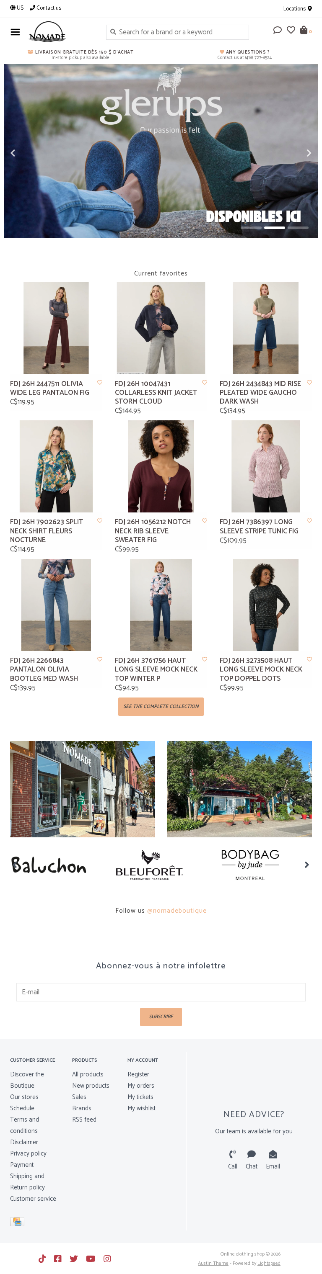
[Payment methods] (18, 1223)
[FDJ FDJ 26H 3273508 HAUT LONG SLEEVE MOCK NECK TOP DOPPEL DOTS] (266, 605)
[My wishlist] (291, 31)
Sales (79, 1097)
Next (291, 153)
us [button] (19, 8)
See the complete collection (161, 706)
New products (90, 1086)
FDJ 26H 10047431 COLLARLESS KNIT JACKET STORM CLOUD (156, 393)
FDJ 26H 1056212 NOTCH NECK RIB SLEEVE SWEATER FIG (153, 531)
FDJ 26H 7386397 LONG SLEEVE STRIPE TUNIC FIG (259, 527)
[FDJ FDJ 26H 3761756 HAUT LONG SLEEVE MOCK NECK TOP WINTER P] (161, 605)
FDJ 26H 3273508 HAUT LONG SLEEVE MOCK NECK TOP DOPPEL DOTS (261, 669)
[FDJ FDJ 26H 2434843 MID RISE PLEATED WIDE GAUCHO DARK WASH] (266, 328)
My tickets (140, 1097)
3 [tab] (298, 227)
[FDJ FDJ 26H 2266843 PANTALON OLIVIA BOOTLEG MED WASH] (56, 605)
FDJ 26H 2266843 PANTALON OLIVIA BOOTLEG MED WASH (44, 669)
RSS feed (84, 1119)
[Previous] (15, 864)
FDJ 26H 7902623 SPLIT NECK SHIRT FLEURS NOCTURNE (46, 531)
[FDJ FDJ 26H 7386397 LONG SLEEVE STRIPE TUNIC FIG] (266, 466)
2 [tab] (274, 227)
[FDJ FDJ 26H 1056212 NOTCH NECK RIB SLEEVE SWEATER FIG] (161, 466)
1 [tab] (251, 227)
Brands (81, 1108)
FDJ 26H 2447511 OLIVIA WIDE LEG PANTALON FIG (49, 389)
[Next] (307, 864)
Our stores (24, 1097)
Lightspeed (268, 1263)
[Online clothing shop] (61, 31)
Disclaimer (24, 1142)
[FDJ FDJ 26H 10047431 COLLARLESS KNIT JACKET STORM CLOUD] (161, 328)
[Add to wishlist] (99, 383)
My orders (140, 1086)
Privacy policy (28, 1153)
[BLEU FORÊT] (61, 865)
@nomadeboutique (177, 910)
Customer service (33, 1199)
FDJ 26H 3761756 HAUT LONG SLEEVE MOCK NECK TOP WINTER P (156, 669)
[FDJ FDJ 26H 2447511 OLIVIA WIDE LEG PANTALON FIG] (56, 328)
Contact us (48, 8)
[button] (277, 31)
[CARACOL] (263, 865)
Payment (22, 1165)
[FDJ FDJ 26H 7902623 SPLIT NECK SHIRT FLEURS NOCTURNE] (56, 466)
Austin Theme (213, 1263)
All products (88, 1074)
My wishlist (141, 1108)
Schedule (22, 1108)
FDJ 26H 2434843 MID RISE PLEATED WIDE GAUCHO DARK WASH (260, 393)
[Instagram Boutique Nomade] (107, 1259)
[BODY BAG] (162, 865)
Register (138, 1074)
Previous (31, 153)
